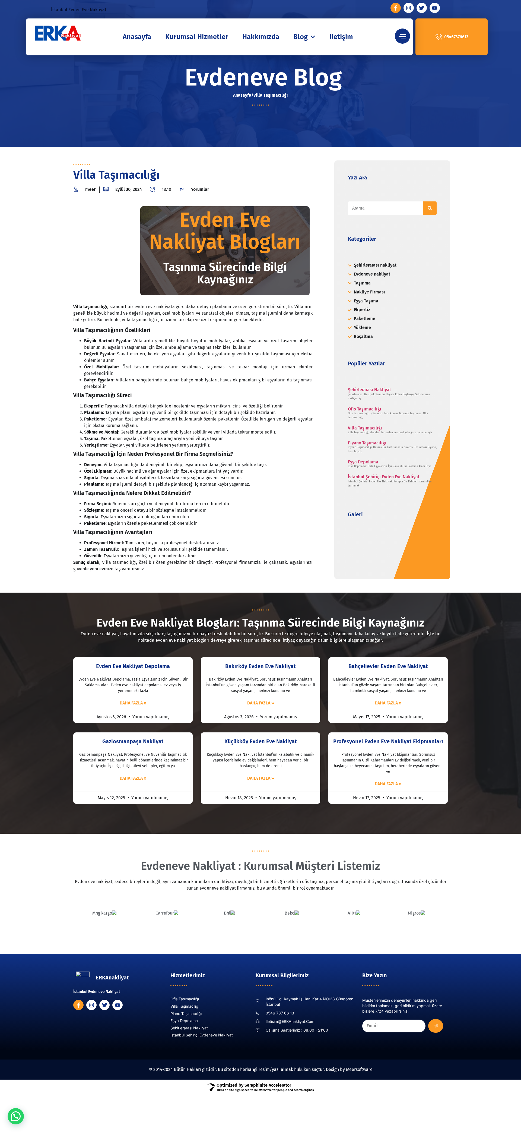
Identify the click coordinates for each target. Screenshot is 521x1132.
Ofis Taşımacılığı (364, 409)
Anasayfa (137, 37)
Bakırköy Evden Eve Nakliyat (260, 666)
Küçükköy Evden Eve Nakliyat (260, 741)
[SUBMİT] (435, 1026)
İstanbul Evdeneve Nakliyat (96, 991)
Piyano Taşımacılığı (367, 442)
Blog (300, 37)
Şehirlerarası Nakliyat (369, 389)
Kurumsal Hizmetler (196, 37)
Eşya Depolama (363, 461)
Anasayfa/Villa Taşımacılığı (260, 95)
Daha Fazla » (133, 703)
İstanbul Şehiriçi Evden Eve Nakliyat (384, 476)
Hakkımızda (260, 37)
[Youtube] (435, 8)
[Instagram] (409, 8)
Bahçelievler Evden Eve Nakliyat (388, 666)
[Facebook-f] (395, 8)
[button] (16, 1116)
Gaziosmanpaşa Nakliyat (133, 741)
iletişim (341, 37)
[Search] (430, 208)
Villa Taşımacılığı (365, 428)
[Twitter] (422, 8)
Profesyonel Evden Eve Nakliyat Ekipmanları (388, 741)
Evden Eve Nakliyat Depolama (133, 666)
